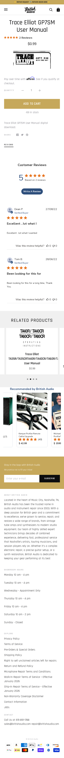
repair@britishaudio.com (45, 724)
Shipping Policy (13, 655)
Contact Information (15, 702)
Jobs (6, 707)
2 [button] (30, 379)
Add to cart (32, 104)
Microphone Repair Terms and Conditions (27, 671)
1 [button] (27, 379)
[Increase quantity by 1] (40, 90)
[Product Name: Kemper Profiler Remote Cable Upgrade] (32, 420)
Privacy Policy (12, 639)
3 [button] (33, 379)
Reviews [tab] (8, 144)
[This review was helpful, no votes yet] (47, 246)
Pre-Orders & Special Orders (19, 650)
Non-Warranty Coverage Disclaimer (23, 696)
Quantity (9, 90)
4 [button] (36, 379)
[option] (32, 59)
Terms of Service (13, 644)
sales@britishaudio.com (17, 724)
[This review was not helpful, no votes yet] (53, 246)
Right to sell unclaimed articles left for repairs (30, 660)
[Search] (51, 9)
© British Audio (32, 739)
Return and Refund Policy (18, 666)
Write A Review (32, 191)
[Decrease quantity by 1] (23, 90)
